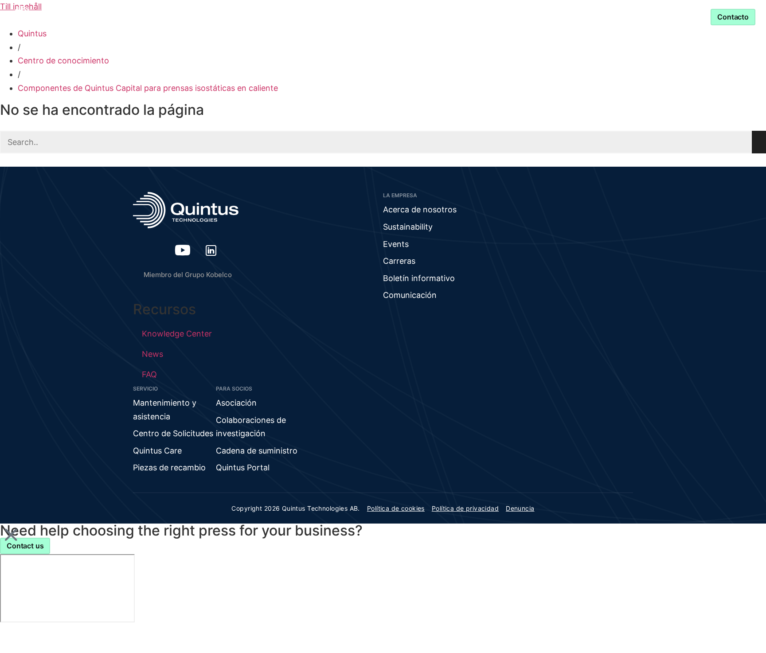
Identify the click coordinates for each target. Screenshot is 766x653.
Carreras (399, 261)
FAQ (149, 374)
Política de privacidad (465, 508)
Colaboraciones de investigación (251, 426)
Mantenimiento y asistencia (523, 16)
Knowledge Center (348, 16)
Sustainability (408, 226)
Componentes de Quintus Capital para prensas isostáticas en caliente (148, 88)
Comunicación (410, 295)
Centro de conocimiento (63, 60)
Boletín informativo (419, 278)
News (152, 354)
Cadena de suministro (256, 450)
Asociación (422, 16)
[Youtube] (182, 250)
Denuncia (520, 508)
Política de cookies (396, 508)
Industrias (266, 16)
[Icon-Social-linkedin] (211, 250)
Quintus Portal (243, 467)
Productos (199, 16)
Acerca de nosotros (420, 209)
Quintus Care (157, 450)
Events (396, 244)
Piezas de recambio (169, 467)
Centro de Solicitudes (173, 433)
